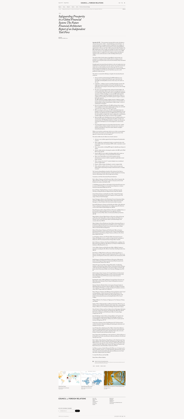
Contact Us (94, 402)
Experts (73, 6)
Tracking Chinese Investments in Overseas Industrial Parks (114, 386)
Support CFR (61, 2)
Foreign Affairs (66, 2)
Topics (64, 6)
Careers (94, 400)
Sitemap (94, 404)
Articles (60, 9)
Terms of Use (112, 403)
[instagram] (121, 416)
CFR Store (111, 401)
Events (77, 6)
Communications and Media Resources (116, 402)
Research (68, 6)
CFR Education (95, 401)
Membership (112, 398)
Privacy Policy (95, 403)
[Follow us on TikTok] (123, 416)
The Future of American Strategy (84, 6)
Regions (60, 6)
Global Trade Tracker (62, 386)
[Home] (92, 2)
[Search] (122, 3)
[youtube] (119, 416)
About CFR (94, 398)
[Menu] (125, 3)
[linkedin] (117, 416)
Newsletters (111, 400)
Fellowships (111, 399)
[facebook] (115, 416)
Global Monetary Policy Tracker (86, 386)
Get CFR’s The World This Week (65, 408)
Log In (119, 2)
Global (60, 13)
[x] (125, 416)
